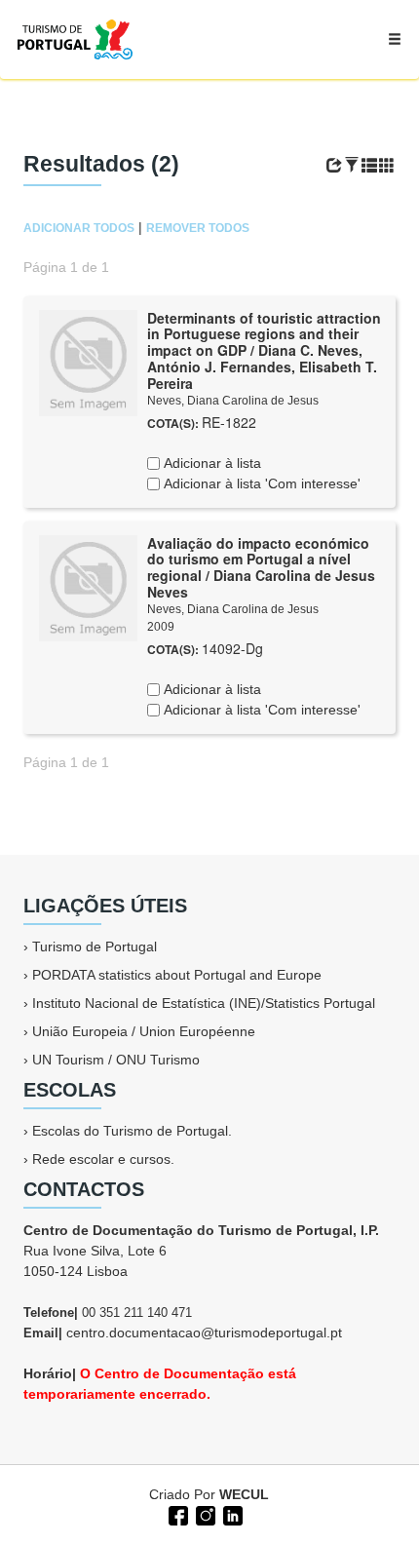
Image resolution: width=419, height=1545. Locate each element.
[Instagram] (203, 1514)
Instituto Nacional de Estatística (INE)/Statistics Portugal (203, 1003)
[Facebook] (176, 1514)
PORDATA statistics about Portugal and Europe (177, 975)
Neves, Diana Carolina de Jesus (233, 400)
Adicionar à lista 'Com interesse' (260, 483)
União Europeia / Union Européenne (143, 1031)
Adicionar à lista (210, 463)
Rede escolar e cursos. (103, 1159)
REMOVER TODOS (197, 228)
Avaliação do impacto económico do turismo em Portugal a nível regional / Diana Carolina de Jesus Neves (261, 567)
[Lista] (369, 165)
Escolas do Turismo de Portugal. (132, 1131)
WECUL (244, 1494)
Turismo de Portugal (94, 946)
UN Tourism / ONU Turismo (116, 1059)
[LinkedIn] (231, 1514)
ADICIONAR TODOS (78, 228)
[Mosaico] (387, 165)
